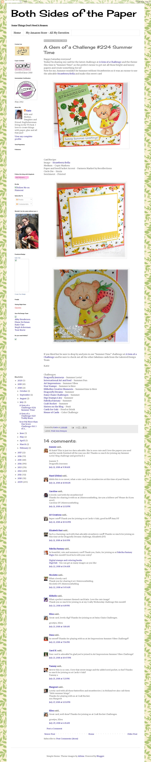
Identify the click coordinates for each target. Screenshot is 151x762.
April (22, 440)
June (22, 433)
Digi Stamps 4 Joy (53, 398)
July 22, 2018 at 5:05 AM (59, 587)
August (23, 398)
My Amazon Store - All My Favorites (47, 32)
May (22, 437)
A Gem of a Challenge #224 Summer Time (27, 407)
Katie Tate (17, 258)
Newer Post (49, 734)
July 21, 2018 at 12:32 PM (59, 506)
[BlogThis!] (79, 427)
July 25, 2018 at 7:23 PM (59, 678)
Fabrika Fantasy (52, 400)
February (24, 448)
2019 (20, 384)
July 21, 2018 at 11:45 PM (59, 540)
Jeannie (52, 447)
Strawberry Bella (66, 73)
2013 (20, 467)
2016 (20, 456)
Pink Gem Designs (59, 431)
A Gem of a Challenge (110, 62)
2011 (20, 474)
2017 (20, 452)
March (23, 444)
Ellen (51, 614)
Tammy (52, 666)
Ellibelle (53, 596)
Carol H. (53, 650)
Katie (28, 110)
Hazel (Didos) (55, 476)
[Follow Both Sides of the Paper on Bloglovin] (22, 179)
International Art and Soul (57, 380)
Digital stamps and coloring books (65, 560)
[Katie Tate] (22, 291)
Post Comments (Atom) (67, 738)
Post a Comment (54, 728)
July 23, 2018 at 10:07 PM (60, 658)
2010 (20, 478)
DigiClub (53, 563)
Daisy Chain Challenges (56, 395)
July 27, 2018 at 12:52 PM (59, 702)
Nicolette (53, 575)
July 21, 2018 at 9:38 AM (59, 467)
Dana (51, 635)
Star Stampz (50, 386)
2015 (20, 460)
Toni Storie (20, 330)
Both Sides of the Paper (73, 13)
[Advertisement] (22, 358)
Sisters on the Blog (54, 406)
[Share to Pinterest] (86, 427)
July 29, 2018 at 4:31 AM (59, 723)
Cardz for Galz (51, 409)
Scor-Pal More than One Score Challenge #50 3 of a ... (28, 425)
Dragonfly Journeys (54, 377)
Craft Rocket (50, 403)
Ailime (81, 756)
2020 (20, 380)
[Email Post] (72, 427)
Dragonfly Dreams (53, 392)
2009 (20, 482)
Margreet (53, 687)
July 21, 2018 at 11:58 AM (59, 483)
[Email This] (77, 427)
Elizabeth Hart (56, 530)
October (24, 391)
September (25, 395)
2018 (20, 388)
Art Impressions (52, 383)
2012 (20, 471)
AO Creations (55, 515)
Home (17, 32)
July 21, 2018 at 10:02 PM (60, 522)
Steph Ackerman (23, 327)
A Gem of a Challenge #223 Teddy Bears (27, 415)
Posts (20, 199)
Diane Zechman (22, 322)
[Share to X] (81, 427)
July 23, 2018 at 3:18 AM (59, 626)
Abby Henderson (22, 319)
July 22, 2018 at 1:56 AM (59, 566)
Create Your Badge (20, 294)
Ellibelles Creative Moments (58, 389)
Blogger (100, 756)
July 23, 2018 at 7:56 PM (59, 642)
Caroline (53, 491)
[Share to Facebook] (83, 427)
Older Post (132, 734)
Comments (23, 204)
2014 (20, 463)
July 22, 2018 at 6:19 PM (59, 605)
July (22, 402)
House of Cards (51, 412)
